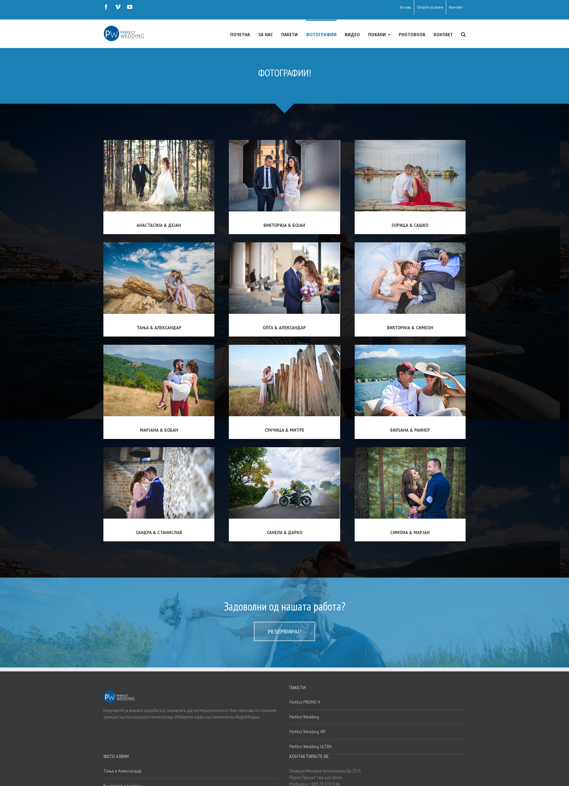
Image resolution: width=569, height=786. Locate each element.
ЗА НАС (265, 34)
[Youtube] (129, 7)
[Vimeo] (118, 7)
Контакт (456, 7)
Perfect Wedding (304, 717)
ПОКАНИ (377, 34)
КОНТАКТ (443, 34)
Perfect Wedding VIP (307, 732)
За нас (405, 7)
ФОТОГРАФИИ (321, 34)
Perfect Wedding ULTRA (310, 746)
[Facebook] (106, 7)
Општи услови (430, 7)
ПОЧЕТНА (240, 34)
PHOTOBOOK (412, 34)
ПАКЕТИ (289, 34)
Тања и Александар (122, 771)
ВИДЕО (352, 34)
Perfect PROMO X (304, 702)
